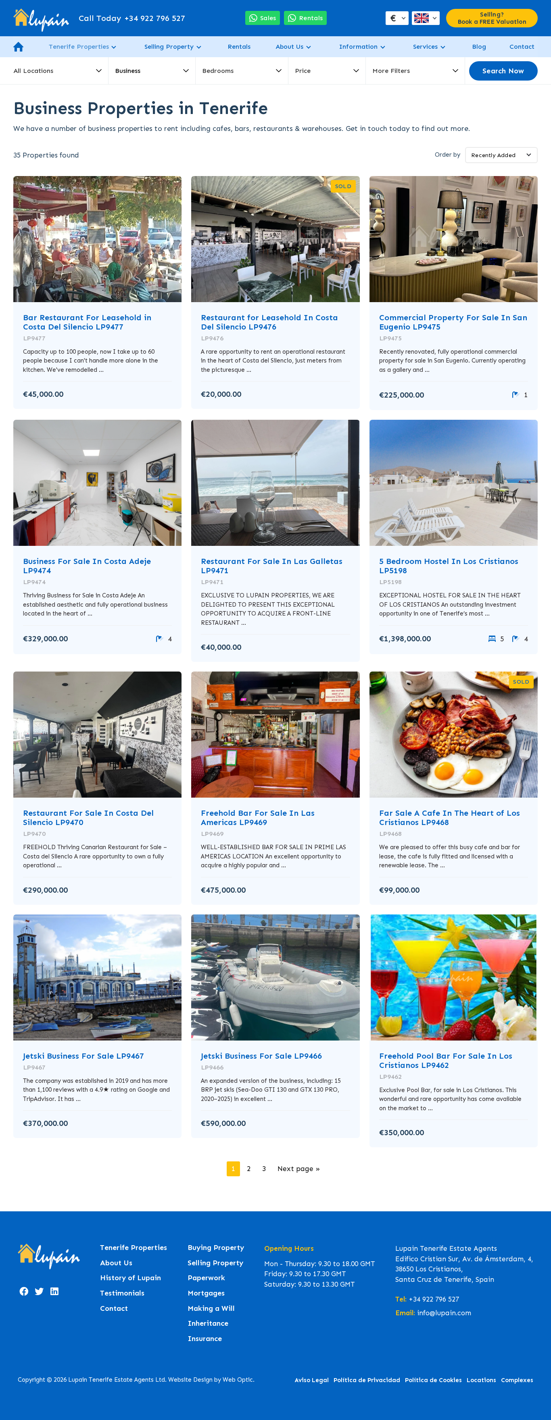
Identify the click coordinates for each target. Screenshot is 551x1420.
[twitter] (39, 1291)
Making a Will (211, 1308)
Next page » (299, 1168)
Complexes (517, 1380)
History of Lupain (130, 1278)
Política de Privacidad (367, 1380)
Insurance (205, 1339)
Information (358, 46)
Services (425, 46)
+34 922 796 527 (132, 18)
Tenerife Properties (79, 46)
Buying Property (216, 1248)
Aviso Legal (312, 1380)
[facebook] (24, 1291)
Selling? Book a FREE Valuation (492, 18)
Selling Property (169, 46)
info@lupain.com (444, 1313)
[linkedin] (54, 1291)
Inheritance (208, 1323)
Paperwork (206, 1278)
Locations (481, 1380)
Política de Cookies (433, 1380)
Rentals (238, 46)
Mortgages (206, 1293)
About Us (289, 46)
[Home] (41, 18)
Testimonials (122, 1293)
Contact (521, 46)
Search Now (503, 70)
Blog (479, 46)
